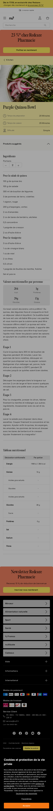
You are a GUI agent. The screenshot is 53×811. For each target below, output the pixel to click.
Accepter (26, 805)
